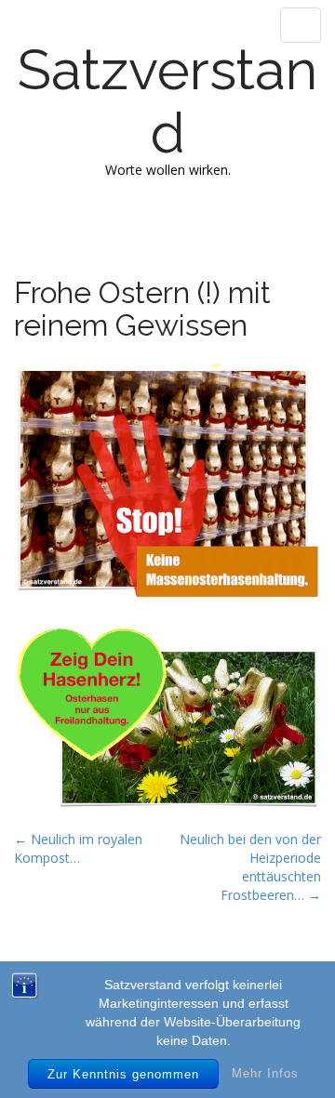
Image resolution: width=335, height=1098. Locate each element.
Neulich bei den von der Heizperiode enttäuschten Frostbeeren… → (250, 867)
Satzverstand (167, 101)
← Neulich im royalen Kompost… (78, 848)
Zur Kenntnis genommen (123, 1074)
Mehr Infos (265, 1073)
